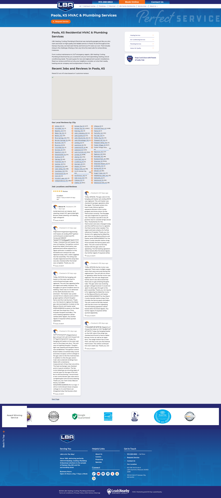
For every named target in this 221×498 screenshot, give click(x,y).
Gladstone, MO (60, 166)
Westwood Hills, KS (100, 182)
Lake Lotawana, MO (81, 133)
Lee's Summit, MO (80, 152)
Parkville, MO (98, 133)
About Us (153, 6)
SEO (148, 492)
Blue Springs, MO (61, 138)
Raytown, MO (98, 154)
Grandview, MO (60, 171)
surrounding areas (67, 467)
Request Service (133, 457)
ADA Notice (89, 493)
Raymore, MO (98, 152)
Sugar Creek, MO (100, 173)
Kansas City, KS (79, 126)
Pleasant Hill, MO (99, 140)
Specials (98, 462)
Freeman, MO (59, 161)
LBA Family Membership (127, 6)
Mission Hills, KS (79, 169)
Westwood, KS (99, 180)
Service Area (142, 6)
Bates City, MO (59, 133)
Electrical (112, 6)
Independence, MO (61, 180)
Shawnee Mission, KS (101, 163)
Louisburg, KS (79, 161)
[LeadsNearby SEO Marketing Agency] (118, 492)
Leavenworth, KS (80, 147)
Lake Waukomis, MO (81, 138)
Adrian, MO (58, 126)
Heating (69, 461)
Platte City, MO (99, 138)
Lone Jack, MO (79, 159)
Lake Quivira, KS (79, 135)
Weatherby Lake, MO (101, 175)
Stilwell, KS (97, 171)
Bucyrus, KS (59, 145)
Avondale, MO (59, 128)
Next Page (55, 399)
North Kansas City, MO (80, 172)
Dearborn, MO (59, 152)
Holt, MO (58, 176)
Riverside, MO (98, 156)
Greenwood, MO (60, 173)
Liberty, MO (78, 157)
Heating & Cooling (89, 6)
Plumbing (102, 6)
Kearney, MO (78, 131)
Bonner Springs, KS (61, 140)
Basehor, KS (59, 131)
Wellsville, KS (98, 178)
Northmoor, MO (79, 175)
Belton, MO (58, 135)
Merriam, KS (78, 164)
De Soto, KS (59, 150)
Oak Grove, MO (79, 178)
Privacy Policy (79, 493)
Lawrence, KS (78, 145)
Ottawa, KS (97, 126)
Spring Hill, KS (98, 168)
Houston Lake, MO (61, 178)
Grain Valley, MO (60, 169)
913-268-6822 (132, 454)
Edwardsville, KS (60, 154)
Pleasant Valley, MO (100, 142)
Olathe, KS (77, 182)
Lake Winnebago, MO (81, 140)
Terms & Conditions (66, 493)
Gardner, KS (59, 164)
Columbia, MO (59, 147)
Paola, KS (97, 131)
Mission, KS (78, 166)
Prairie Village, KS (100, 145)
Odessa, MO (78, 180)
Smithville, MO (99, 166)
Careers (98, 457)
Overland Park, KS (100, 128)
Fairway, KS (58, 159)
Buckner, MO (59, 142)
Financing (99, 459)
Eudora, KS (58, 157)
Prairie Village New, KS (100, 148)
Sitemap (97, 493)
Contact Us (131, 461)
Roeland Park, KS (100, 159)
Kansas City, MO (79, 128)
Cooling (76, 461)
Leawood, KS (78, 150)
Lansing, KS (78, 142)
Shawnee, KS (98, 161)
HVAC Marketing (138, 492)
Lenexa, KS (78, 154)
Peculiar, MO (98, 135)
